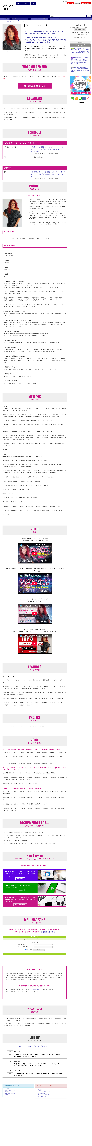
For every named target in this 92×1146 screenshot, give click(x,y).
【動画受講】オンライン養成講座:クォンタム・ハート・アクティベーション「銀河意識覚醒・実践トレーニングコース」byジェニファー (80, 51)
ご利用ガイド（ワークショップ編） (44, 1085)
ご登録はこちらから (48, 932)
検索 (89, 16)
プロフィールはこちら (12, 51)
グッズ (33, 3)
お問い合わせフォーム (37, 990)
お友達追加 (20, 890)
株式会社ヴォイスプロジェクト (56, 19)
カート (70, 3)
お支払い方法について (10, 1090)
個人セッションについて (43, 1094)
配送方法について (9, 1091)
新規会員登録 (85, 3)
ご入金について (41, 1090)
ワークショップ (25, 3)
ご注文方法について (9, 1089)
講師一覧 (9, 21)
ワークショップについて (43, 1093)
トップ (4, 21)
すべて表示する (5, 19)
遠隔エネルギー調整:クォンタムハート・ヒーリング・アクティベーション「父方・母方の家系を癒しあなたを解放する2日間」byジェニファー (79, 60)
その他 (6, 1094)
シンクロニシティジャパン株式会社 (38, 19)
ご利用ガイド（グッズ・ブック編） (12, 1085)
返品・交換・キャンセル (10, 1093)
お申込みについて (42, 1089)
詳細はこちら (20, 878)
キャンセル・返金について (44, 1091)
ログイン (77, 3)
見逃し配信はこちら (20, 905)
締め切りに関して (42, 1096)
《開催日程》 (80, 42)
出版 (18, 3)
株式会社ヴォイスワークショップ (18, 19)
